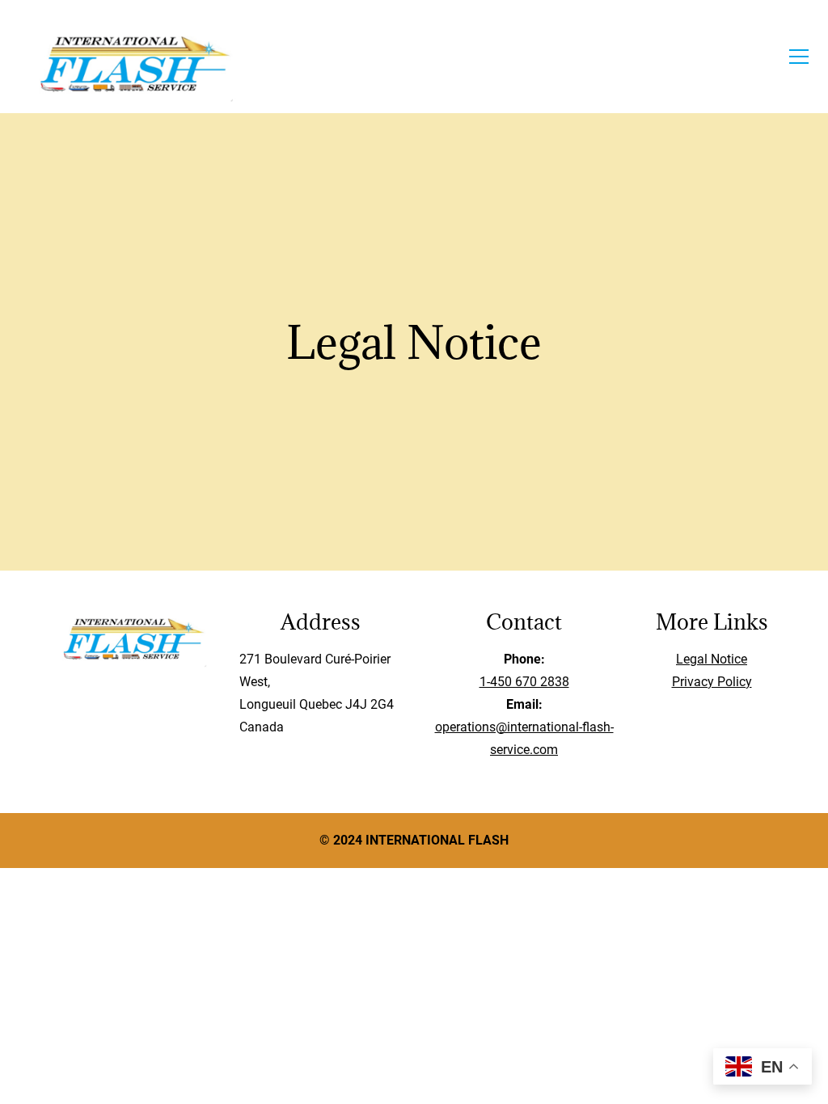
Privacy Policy (712, 681)
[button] (799, 56)
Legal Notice (711, 659)
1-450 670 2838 (524, 681)
